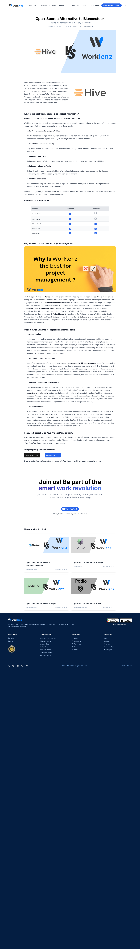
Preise (61, 5)
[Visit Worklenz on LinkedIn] (18, 666)
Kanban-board (44, 647)
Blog (84, 5)
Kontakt (10, 641)
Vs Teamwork (76, 644)
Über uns (11, 638)
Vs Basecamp (76, 641)
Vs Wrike (75, 650)
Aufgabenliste (44, 644)
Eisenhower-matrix (46, 652)
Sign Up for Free (32, 455)
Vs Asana (75, 638)
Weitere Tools (45, 655)
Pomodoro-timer (45, 650)
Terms (123, 666)
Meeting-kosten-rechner (48, 638)
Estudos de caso (73, 5)
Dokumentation (109, 647)
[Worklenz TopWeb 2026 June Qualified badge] (12, 649)
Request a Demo (52, 455)
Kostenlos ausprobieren (111, 5)
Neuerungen (108, 650)
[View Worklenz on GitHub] (22, 666)
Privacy (129, 666)
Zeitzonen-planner (46, 641)
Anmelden (95, 5)
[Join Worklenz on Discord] (27, 666)
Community (107, 644)
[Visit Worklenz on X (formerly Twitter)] (9, 666)
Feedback (107, 641)
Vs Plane (74, 647)
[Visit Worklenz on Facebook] (13, 666)
